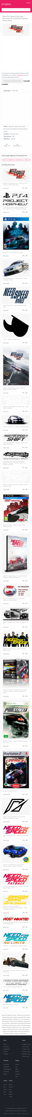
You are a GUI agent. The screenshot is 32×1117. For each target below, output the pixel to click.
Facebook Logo (26, 1051)
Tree (5, 1094)
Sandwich (6, 1046)
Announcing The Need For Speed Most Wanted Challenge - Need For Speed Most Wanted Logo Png (14, 463)
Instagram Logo (26, 1044)
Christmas (6, 1064)
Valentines (6, 1071)
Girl (16, 1066)
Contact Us (13, 1113)
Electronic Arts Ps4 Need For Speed (13, 252)
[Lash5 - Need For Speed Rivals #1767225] (16, 326)
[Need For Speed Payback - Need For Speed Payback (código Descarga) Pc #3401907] (16, 554)
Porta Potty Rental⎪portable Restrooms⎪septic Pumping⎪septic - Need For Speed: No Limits (15, 908)
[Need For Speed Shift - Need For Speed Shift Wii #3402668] (16, 614)
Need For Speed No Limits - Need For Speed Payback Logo (15, 485)
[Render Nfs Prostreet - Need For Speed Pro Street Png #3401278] (16, 961)
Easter (5, 1074)
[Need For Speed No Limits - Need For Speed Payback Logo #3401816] (16, 477)
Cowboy (17, 1074)
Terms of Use (25, 1113)
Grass (5, 1089)
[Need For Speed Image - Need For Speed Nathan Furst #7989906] (16, 639)
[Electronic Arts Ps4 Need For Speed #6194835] (16, 233)
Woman (17, 1071)
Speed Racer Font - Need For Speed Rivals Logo (14, 306)
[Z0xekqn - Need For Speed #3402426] (16, 998)
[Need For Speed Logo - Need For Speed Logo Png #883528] (16, 830)
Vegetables (7, 1049)
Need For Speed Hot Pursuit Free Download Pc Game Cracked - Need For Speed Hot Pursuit (15, 691)
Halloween (6, 1066)
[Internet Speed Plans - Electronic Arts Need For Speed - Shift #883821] (16, 268)
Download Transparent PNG (12, 81)
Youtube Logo (26, 1049)
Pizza (5, 1044)
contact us (20, 75)
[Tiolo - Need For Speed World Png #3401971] (16, 982)
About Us (6, 1113)
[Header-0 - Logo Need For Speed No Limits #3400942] (16, 937)
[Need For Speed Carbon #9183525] (16, 769)
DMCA (18, 1113)
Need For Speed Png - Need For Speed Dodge (15, 426)
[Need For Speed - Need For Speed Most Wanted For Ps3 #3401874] (16, 508)
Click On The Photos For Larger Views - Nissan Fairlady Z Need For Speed (14, 865)
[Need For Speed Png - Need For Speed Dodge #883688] (16, 420)
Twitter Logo (25, 1046)
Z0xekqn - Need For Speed (10, 1004)
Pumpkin (6, 1054)
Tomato (6, 1051)
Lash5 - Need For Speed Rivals (11, 339)
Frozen (17, 1064)
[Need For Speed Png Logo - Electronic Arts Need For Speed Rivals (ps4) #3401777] (16, 175)
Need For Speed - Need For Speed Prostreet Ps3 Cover (15, 741)
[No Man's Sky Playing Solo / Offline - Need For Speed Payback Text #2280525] (16, 879)
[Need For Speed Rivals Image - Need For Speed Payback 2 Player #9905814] (16, 366)
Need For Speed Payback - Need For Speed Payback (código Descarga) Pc (15, 576)
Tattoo (10, 1096)
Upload (28, 3)
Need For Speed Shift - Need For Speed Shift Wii (15, 622)
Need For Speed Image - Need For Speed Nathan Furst (14, 649)
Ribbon (11, 1094)
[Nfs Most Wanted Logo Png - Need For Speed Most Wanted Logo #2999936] (16, 919)
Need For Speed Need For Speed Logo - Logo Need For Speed (15, 407)
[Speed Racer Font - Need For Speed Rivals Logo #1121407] (16, 295)
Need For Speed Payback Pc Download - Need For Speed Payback (14, 599)
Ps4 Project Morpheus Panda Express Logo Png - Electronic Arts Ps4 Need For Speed (15, 208)
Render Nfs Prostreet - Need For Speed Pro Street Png (15, 971)
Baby (16, 1069)
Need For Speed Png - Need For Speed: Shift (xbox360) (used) (15, 443)
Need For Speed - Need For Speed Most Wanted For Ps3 (14, 525)
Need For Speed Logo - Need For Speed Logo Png (15, 836)
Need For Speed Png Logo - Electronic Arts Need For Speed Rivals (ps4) (15, 184)
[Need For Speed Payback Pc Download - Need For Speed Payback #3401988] (16, 591)
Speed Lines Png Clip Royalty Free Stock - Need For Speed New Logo (14, 817)
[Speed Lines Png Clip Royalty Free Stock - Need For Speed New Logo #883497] (16, 806)
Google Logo (25, 1056)
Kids (16, 1076)
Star (5, 1091)
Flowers (11, 1087)
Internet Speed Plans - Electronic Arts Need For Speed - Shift (15, 279)
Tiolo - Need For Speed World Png (12, 987)
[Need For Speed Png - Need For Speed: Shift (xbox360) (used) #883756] (16, 437)
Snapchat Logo (26, 1054)
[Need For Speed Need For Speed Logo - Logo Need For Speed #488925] (16, 401)
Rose (10, 1089)
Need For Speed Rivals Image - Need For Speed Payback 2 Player (14, 388)
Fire (4, 1087)
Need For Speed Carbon (9, 791)
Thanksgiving (7, 1069)
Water (10, 1091)
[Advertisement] (16, 53)
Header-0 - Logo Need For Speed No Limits (15, 945)
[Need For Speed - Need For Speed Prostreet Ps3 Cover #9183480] (16, 720)
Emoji (10, 1084)
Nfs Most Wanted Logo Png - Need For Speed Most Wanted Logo (15, 922)
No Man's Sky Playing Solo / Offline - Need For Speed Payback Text (16, 887)
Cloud (5, 1084)
